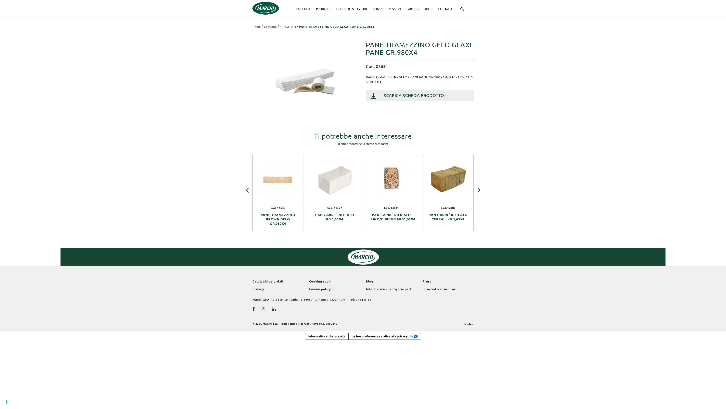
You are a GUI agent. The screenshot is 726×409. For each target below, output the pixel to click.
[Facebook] (253, 309)
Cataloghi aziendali (267, 281)
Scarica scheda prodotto (414, 95)
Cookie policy (320, 289)
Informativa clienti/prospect (389, 289)
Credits (468, 323)
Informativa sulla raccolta (326, 336)
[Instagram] (263, 309)
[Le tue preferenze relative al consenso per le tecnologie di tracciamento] (6, 402)
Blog (369, 281)
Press (427, 281)
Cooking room (320, 281)
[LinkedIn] (274, 309)
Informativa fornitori (440, 289)
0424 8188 (364, 299)
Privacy (258, 289)
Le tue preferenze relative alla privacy (380, 336)
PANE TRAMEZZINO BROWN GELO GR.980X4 (278, 219)
